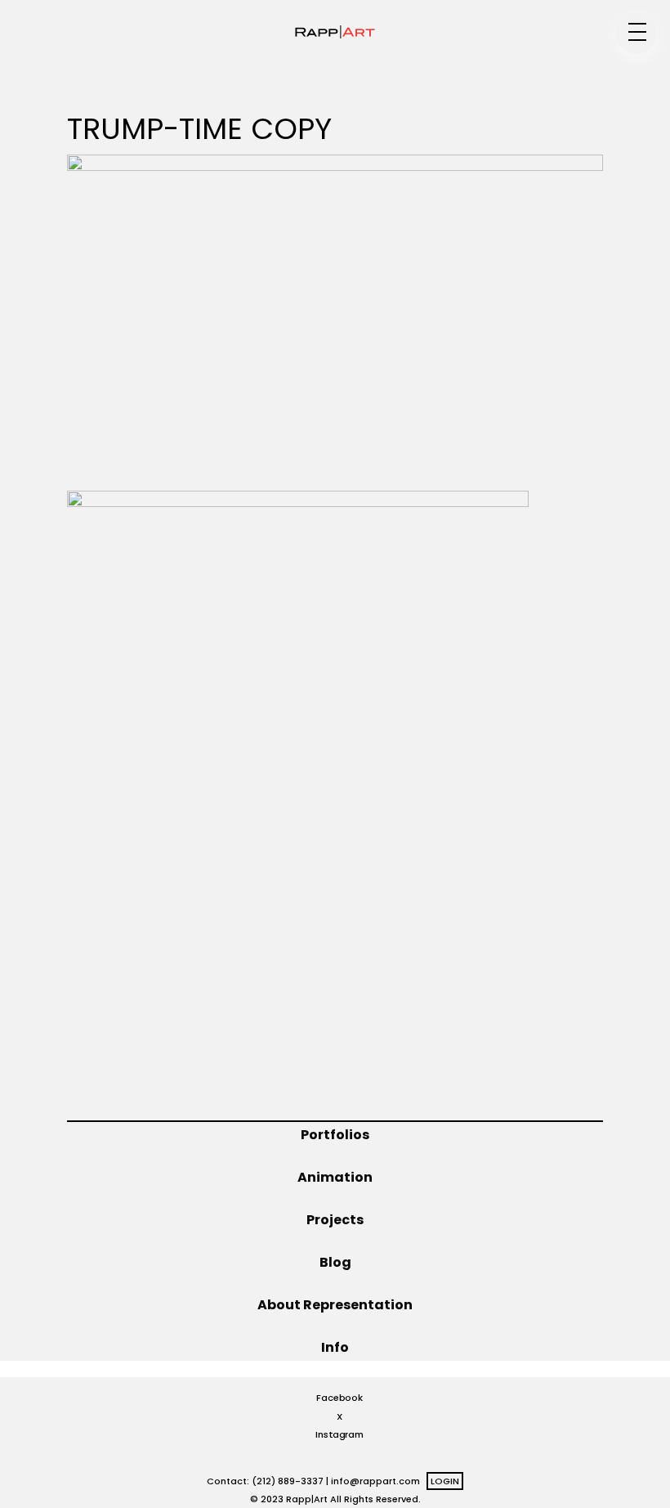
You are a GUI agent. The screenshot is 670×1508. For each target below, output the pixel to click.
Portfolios (335, 1134)
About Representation (335, 1304)
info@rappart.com (375, 1481)
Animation (335, 1177)
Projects (335, 1219)
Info (335, 1347)
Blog (335, 1262)
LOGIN (445, 1481)
